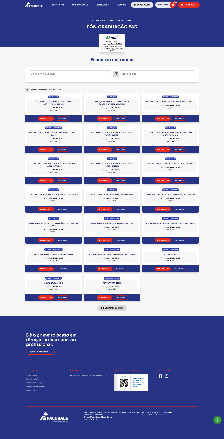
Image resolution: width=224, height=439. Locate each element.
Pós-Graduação (80, 5)
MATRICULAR (47, 118)
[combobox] (121, 73)
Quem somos (58, 5)
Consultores (103, 5)
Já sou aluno (143, 5)
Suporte (122, 5)
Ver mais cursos (114, 308)
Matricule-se (190, 5)
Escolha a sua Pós (39, 352)
